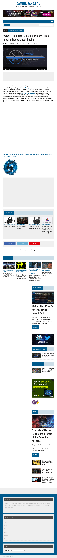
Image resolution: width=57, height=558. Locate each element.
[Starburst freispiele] (35, 404)
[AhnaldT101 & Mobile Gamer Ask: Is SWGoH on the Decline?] (9, 268)
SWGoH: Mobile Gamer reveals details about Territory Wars (47, 273)
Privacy (5, 529)
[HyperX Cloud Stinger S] (9, 222)
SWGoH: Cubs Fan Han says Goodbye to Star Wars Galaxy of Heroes (21, 276)
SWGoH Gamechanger (28, 93)
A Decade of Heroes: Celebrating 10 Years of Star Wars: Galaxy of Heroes (42, 435)
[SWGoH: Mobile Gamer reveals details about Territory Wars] (47, 268)
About (5, 522)
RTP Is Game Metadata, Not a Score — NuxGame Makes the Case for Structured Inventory (48, 480)
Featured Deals (9, 213)
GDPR (5, 532)
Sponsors (6, 539)
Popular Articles (37, 288)
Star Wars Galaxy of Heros (39, 349)
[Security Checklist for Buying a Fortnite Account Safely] (36, 464)
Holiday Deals (11, 224)
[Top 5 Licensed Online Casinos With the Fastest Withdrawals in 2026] (36, 472)
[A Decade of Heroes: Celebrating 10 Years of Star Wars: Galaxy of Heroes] (43, 427)
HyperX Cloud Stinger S (9, 226)
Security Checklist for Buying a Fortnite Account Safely (48, 462)
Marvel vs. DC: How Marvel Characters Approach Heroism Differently (48, 369)
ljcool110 (10, 84)
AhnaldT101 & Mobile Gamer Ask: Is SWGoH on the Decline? (8, 275)
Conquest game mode (32, 88)
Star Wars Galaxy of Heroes (21, 272)
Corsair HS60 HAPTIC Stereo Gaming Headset (34, 227)
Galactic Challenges (28, 43)
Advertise (6, 535)
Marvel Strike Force (37, 364)
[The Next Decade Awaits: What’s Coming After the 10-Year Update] (36, 357)
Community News (20, 270)
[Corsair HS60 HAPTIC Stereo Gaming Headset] (34, 222)
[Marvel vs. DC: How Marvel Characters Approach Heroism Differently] (36, 371)
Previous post (24, 250)
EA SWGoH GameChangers (15, 43)
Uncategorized (46, 270)
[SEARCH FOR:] (46, 25)
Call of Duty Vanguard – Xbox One (22, 227)
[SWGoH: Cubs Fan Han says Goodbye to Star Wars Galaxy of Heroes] (21, 268)
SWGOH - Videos (24, 273)
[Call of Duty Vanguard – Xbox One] (22, 222)
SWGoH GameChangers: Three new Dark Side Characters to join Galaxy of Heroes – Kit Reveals (35, 278)
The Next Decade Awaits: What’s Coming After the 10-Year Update (48, 355)
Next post (34, 250)
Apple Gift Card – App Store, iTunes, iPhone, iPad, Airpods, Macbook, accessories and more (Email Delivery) (47, 230)
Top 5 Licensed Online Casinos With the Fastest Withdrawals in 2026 (48, 470)
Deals (5, 224)
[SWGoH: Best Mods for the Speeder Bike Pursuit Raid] (43, 303)
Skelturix (36, 43)
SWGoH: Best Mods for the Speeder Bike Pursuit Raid (43, 309)
